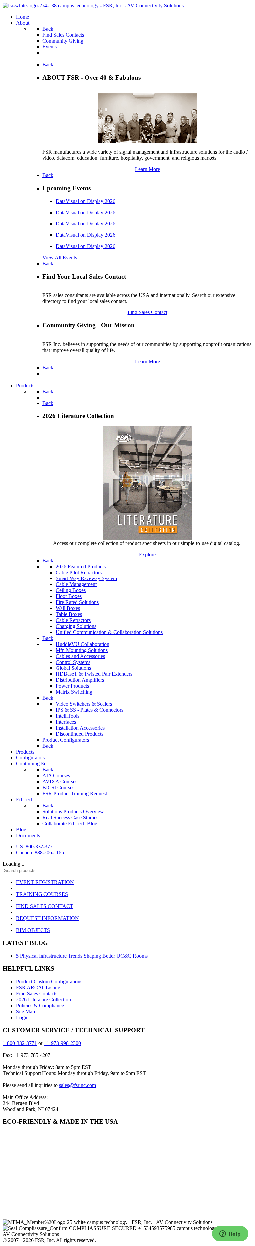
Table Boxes (69, 614)
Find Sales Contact (147, 312)
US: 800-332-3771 (35, 846)
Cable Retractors (73, 620)
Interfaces (66, 722)
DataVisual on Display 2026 (85, 201)
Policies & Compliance (40, 1005)
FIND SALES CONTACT (44, 906)
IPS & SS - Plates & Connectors (89, 710)
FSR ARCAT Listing (38, 987)
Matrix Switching (74, 692)
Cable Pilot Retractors (79, 572)
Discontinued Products (79, 734)
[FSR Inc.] (93, 5)
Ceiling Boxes (71, 590)
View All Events (59, 257)
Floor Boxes (69, 596)
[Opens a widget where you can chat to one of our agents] (230, 1234)
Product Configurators (65, 740)
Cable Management (76, 584)
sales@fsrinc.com (77, 1085)
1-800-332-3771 (20, 1043)
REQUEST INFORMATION (47, 918)
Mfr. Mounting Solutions (82, 650)
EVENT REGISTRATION (45, 882)
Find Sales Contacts (36, 993)
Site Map (25, 1011)
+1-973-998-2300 (62, 1043)
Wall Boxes (68, 608)
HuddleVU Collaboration (82, 644)
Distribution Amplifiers (80, 680)
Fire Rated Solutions (77, 602)
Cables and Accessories (80, 656)
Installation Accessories (80, 728)
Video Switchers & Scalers (84, 704)
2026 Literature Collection (43, 999)
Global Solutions (73, 668)
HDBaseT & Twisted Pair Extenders (94, 674)
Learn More (147, 169)
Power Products (72, 686)
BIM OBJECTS (33, 930)
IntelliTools (67, 716)
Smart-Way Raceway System (86, 578)
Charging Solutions (76, 626)
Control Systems (73, 662)
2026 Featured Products (81, 566)
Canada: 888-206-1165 (40, 852)
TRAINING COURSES (42, 894)
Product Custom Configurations (49, 981)
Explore (147, 554)
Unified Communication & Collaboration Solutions (109, 632)
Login (22, 1017)
